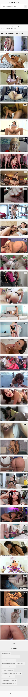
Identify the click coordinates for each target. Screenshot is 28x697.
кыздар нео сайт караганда (8, 667)
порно (14, 643)
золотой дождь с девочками (9, 660)
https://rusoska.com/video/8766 (8, 28)
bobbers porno (20, 663)
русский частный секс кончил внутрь (11, 657)
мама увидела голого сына (8, 663)
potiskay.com (14, 2)
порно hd (14, 647)
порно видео (14, 645)
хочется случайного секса (8, 677)
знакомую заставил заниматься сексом (11, 673)
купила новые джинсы (7, 670)
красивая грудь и (6, 653)
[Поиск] (25, 6)
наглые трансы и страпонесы (9, 680)
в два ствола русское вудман (9, 683)
